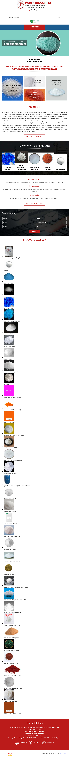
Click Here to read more (34, 204)
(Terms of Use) (63, 753)
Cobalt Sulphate (48, 168)
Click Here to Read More (34, 136)
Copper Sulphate (8, 168)
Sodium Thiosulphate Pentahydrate (21, 167)
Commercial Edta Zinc (34, 168)
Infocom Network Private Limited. (59, 754)
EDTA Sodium (60, 169)
